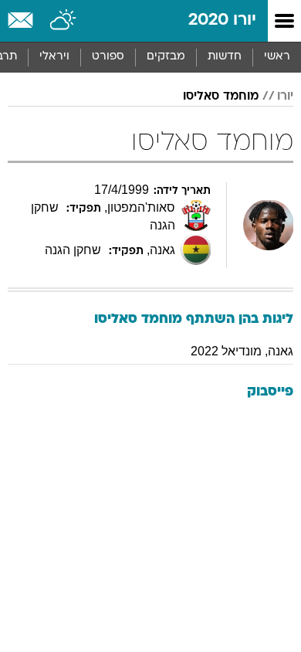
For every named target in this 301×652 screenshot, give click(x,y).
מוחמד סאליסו (221, 96)
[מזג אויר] (63, 20)
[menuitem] (224, 57)
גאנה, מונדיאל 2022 (242, 351)
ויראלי (54, 57)
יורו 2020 (222, 20)
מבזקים (166, 57)
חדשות (225, 57)
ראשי (277, 57)
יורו (285, 96)
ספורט (108, 57)
